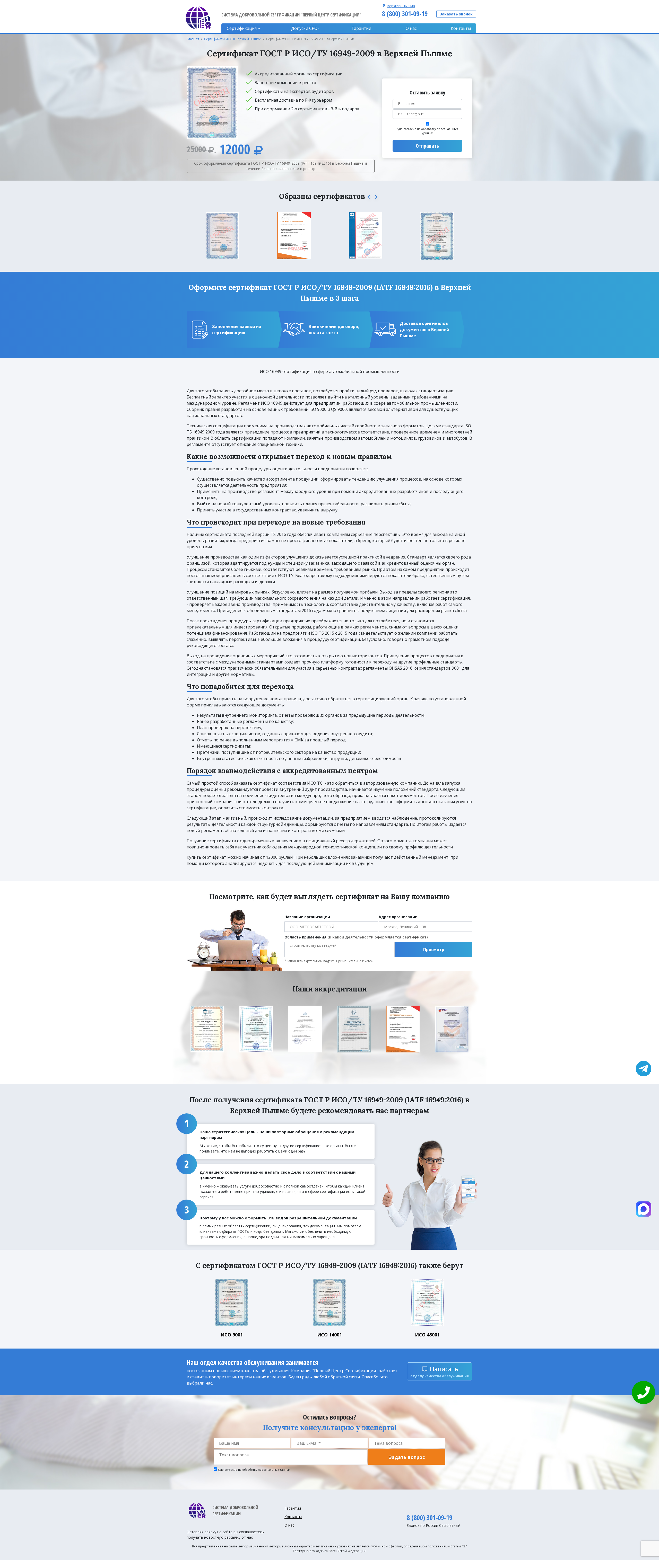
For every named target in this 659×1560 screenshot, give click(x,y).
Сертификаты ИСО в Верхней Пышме (232, 39)
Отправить (427, 145)
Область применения (356, 937)
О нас (411, 28)
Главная (193, 39)
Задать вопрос (407, 1457)
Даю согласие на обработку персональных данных (427, 131)
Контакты (461, 28)
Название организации (307, 916)
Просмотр (433, 949)
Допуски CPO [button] (304, 28)
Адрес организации (398, 916)
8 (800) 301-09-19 (405, 13)
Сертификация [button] (242, 28)
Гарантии (361, 28)
